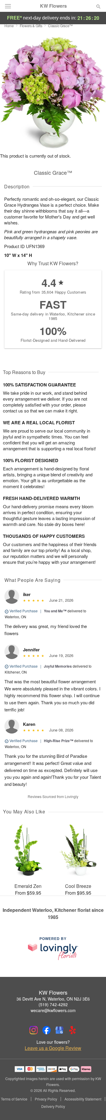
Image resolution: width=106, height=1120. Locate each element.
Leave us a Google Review (53, 1048)
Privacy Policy (46, 1099)
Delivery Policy (53, 1106)
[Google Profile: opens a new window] (59, 1030)
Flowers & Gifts (31, 25)
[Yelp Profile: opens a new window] (72, 1030)
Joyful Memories (58, 666)
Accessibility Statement (82, 1099)
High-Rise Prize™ (58, 740)
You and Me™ (55, 611)
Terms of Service (14, 1099)
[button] (93, 1106)
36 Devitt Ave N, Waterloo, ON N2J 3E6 (53, 999)
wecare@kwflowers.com (53, 1010)
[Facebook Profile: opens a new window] (46, 1030)
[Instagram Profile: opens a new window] (33, 1030)
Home (9, 25)
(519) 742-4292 (53, 1004)
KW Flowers (53, 6)
